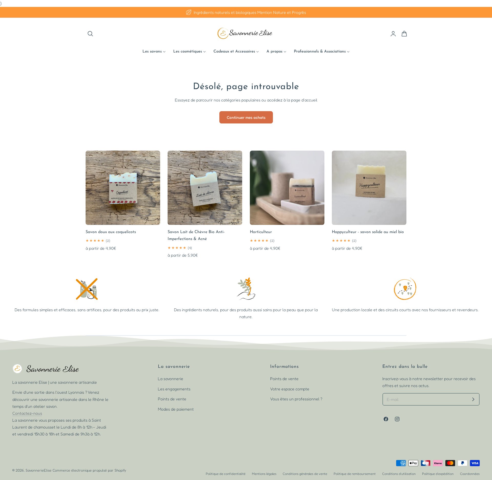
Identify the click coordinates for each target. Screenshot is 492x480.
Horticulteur (261, 232)
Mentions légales (264, 474)
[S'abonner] (473, 399)
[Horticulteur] (287, 188)
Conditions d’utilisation (399, 474)
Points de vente (172, 398)
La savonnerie (170, 378)
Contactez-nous (27, 413)
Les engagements (174, 388)
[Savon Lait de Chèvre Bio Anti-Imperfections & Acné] (205, 188)
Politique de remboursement (355, 474)
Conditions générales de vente (305, 474)
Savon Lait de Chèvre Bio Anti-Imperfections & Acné (196, 235)
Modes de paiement (176, 408)
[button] (90, 34)
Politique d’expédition (438, 474)
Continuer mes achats (246, 117)
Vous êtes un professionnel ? (296, 398)
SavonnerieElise (39, 470)
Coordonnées (470, 474)
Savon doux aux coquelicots (111, 232)
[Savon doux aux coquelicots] (123, 188)
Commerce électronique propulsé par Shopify (89, 470)
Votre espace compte (289, 388)
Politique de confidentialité (225, 474)
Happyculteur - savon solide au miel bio (368, 232)
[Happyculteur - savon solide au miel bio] (369, 188)
